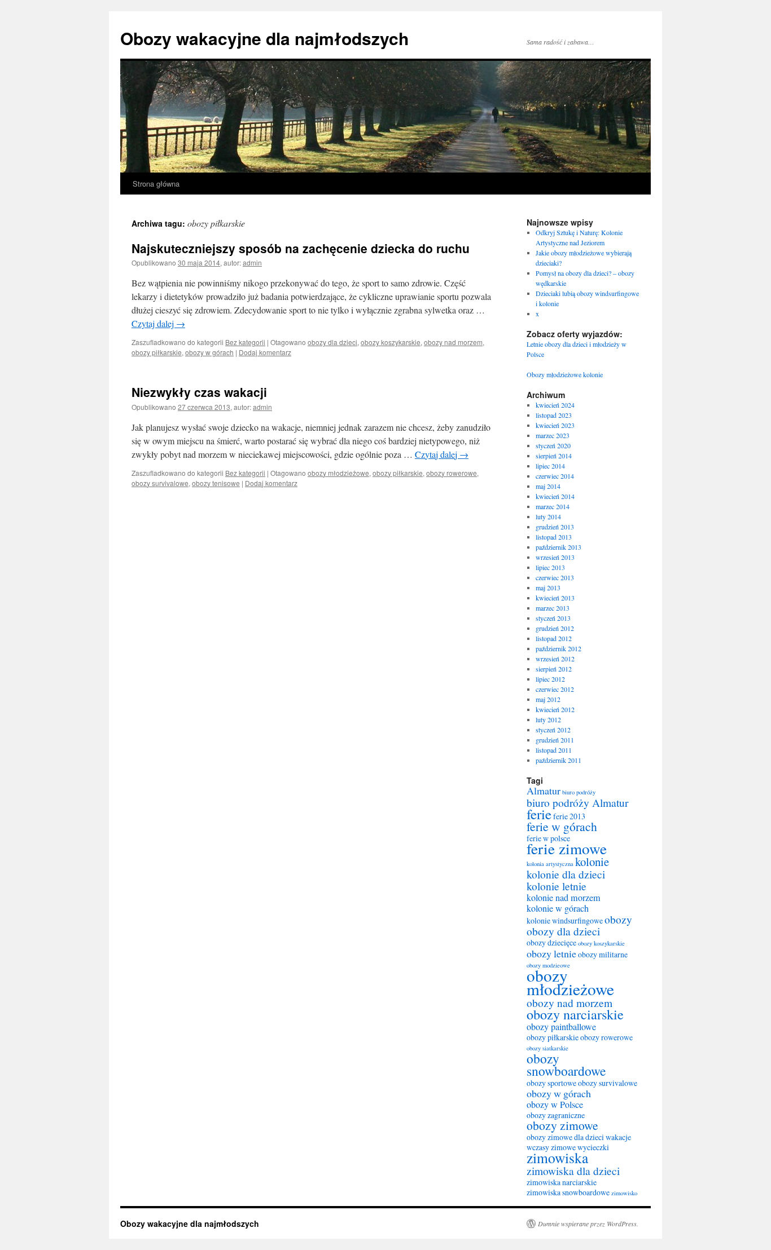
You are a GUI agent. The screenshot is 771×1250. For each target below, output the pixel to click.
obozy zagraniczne (556, 1115)
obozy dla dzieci (332, 342)
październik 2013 (558, 546)
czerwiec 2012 (555, 689)
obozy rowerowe (451, 473)
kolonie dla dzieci (566, 874)
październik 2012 (558, 648)
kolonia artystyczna (550, 864)
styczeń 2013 (553, 617)
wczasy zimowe (551, 1147)
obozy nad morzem (453, 342)
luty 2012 (548, 719)
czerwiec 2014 (555, 475)
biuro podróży (578, 792)
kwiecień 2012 (555, 709)
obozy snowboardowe (566, 1064)
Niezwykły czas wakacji (199, 391)
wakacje (618, 1137)
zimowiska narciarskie (562, 1182)
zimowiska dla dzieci (573, 1170)
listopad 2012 (554, 638)
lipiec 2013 (550, 567)
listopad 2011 (554, 749)
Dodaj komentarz (265, 352)
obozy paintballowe (561, 1027)
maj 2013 (548, 587)
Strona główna (156, 183)
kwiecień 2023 (555, 425)
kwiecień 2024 (555, 404)
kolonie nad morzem (564, 897)
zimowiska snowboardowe (568, 1192)
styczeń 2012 (553, 729)
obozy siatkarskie (547, 1048)
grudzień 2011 (555, 739)
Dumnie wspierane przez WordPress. (588, 1223)
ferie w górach (562, 826)
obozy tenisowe (216, 483)
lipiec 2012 (550, 678)
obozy (618, 919)
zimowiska (557, 1157)
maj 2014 (548, 486)
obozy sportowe (551, 1082)
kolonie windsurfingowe (565, 920)
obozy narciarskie (575, 1014)
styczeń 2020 (553, 445)
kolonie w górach (558, 908)
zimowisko (624, 1193)
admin (252, 262)
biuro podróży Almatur (577, 802)
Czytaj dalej (158, 323)
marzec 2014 (553, 506)
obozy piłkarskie (157, 352)
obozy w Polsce (555, 1104)
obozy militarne (603, 954)
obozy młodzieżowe (338, 473)
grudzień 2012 (555, 628)
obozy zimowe (562, 1125)
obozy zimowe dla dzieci (565, 1137)
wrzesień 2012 (555, 658)
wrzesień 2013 (555, 557)
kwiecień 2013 (555, 597)
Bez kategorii (245, 342)
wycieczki (593, 1147)
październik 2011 (558, 760)
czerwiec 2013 (555, 577)
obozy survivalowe (160, 483)
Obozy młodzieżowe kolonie (565, 374)
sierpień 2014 (554, 455)
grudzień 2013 (555, 526)
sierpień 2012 (554, 668)
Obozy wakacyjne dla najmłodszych (264, 38)
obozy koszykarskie (390, 342)
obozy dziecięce (551, 942)
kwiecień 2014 (555, 496)
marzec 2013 (553, 607)
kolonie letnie (556, 885)
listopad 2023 (554, 414)
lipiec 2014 (550, 465)
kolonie (592, 861)
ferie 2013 (569, 816)
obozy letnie (551, 953)
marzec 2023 (553, 435)
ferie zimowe (567, 848)
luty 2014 (548, 516)
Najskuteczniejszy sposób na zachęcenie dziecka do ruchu (301, 248)
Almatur (543, 790)
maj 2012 (548, 699)
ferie (539, 814)
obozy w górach (209, 352)
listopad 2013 (554, 536)
